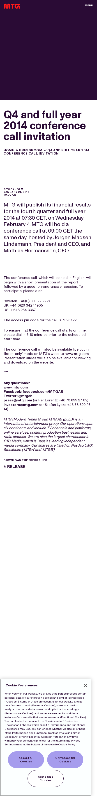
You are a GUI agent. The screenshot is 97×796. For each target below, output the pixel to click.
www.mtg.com (16, 387)
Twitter (10, 396)
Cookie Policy (66, 744)
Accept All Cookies (26, 759)
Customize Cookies (45, 778)
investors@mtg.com (21, 405)
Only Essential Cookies (65, 759)
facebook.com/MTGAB (43, 391)
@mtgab (25, 396)
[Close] (85, 686)
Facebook (12, 391)
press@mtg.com (18, 400)
